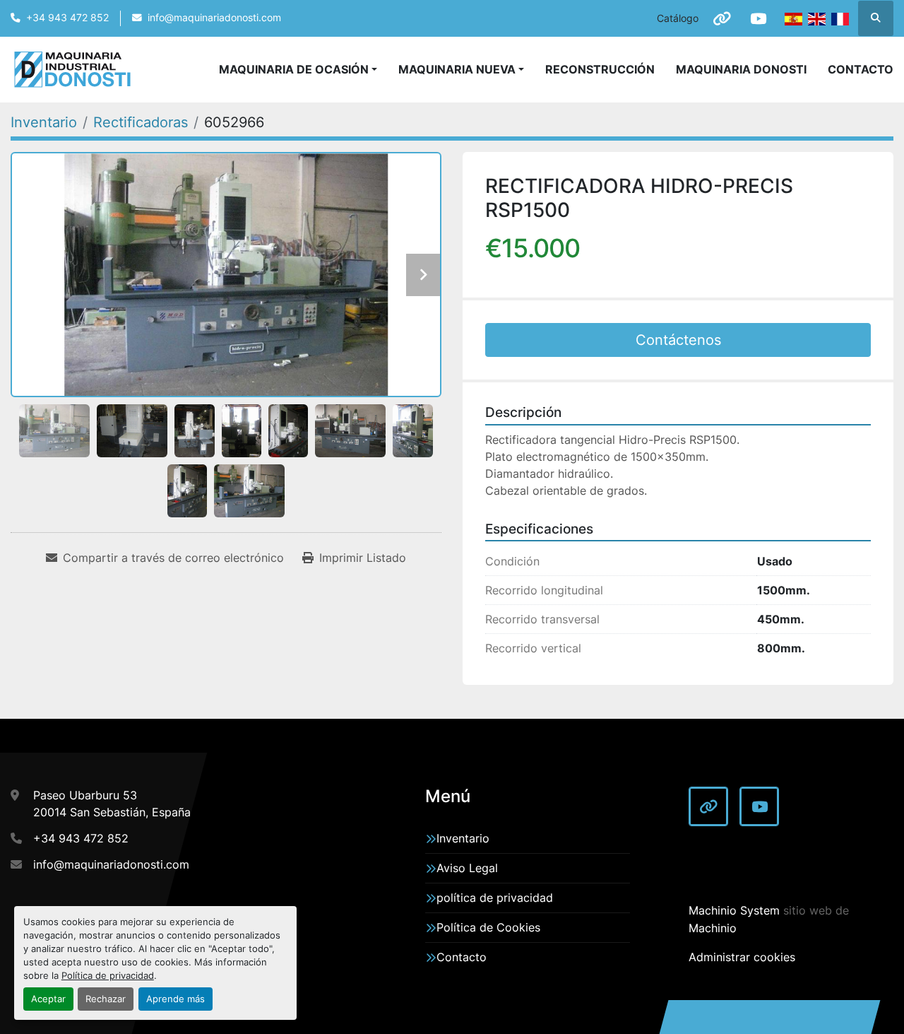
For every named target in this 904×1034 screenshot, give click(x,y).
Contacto (860, 69)
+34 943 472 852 (67, 17)
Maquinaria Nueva (457, 69)
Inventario (462, 838)
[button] (461, 69)
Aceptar (48, 999)
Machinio (713, 928)
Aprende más (175, 999)
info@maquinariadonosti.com (214, 17)
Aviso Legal (467, 868)
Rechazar (105, 999)
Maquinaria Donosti (741, 69)
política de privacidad (494, 898)
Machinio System (734, 910)
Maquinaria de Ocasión (294, 69)
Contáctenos (678, 339)
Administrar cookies (742, 957)
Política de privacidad (107, 975)
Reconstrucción (600, 69)
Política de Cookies (488, 927)
